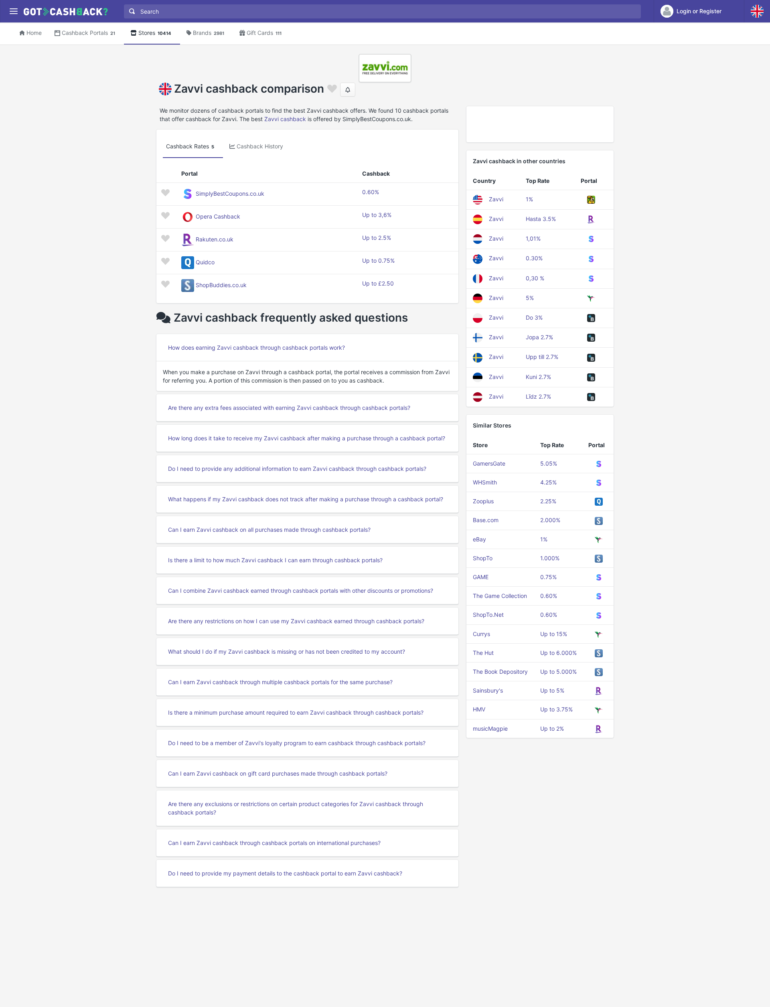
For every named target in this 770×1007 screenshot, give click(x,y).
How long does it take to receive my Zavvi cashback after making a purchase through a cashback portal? (306, 438)
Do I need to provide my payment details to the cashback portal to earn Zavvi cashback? (285, 873)
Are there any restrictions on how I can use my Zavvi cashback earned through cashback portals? (296, 621)
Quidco (205, 262)
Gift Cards (264, 32)
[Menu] (13, 11)
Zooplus (483, 501)
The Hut (483, 652)
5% (530, 297)
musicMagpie (490, 728)
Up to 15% (553, 633)
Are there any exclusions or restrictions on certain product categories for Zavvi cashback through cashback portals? (295, 808)
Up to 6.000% (558, 652)
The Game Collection (500, 595)
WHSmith (485, 482)
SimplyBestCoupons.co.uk (230, 193)
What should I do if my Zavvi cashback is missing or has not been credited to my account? (286, 651)
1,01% (533, 238)
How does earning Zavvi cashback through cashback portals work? (256, 347)
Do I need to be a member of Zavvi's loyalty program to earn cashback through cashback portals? (297, 743)
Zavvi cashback (285, 118)
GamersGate (489, 463)
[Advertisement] (540, 124)
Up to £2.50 (378, 283)
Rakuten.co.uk (214, 239)
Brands (208, 32)
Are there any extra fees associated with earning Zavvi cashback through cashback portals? (289, 407)
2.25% (548, 501)
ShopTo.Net (488, 614)
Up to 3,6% (376, 214)
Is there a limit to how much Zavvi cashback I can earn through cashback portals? (275, 560)
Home (34, 32)
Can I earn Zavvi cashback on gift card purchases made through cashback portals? (277, 773)
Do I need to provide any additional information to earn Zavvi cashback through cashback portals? (297, 468)
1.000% (549, 558)
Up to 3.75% (556, 709)
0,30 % (535, 278)
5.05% (548, 463)
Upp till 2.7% (542, 356)
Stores (154, 32)
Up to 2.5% (376, 237)
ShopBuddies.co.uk (221, 285)
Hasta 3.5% (541, 218)
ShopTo (482, 558)
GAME (480, 576)
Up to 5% (552, 690)
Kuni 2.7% (538, 376)
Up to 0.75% (378, 260)
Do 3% (534, 317)
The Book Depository (500, 671)
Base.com (485, 520)
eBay (479, 539)
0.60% (370, 191)
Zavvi (496, 199)
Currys (481, 633)
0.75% (548, 576)
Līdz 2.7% (538, 396)
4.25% (548, 482)
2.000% (550, 520)
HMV (479, 709)
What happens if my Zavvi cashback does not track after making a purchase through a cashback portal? (305, 499)
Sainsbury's (488, 690)
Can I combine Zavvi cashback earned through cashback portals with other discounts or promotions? (300, 590)
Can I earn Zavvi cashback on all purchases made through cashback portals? (269, 529)
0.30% (534, 258)
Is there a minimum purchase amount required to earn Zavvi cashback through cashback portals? (296, 712)
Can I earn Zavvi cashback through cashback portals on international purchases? (274, 842)
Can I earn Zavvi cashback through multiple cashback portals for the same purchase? (280, 682)
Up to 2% (552, 728)
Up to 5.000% (558, 671)
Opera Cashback (218, 216)
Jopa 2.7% (539, 337)
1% (529, 199)
